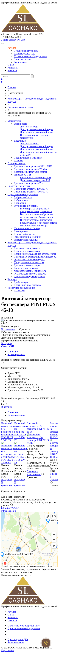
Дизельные (20, 140)
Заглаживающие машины (27, 237)
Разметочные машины (26, 239)
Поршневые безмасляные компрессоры (35, 254)
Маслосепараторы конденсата (30, 270)
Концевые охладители (26, 268)
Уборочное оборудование (21, 287)
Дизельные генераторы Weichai (30, 169)
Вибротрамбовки (23, 197)
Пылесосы (19, 290)
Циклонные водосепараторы (29, 276)
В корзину (6, 343)
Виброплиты (21, 200)
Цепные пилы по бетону (27, 228)
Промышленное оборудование (30, 56)
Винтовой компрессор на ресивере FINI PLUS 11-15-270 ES (20, 432)
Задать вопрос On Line (13, 39)
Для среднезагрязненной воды (36, 129)
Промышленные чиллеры (27, 285)
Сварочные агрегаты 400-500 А (31, 191)
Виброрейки (20, 203)
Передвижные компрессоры (29, 262)
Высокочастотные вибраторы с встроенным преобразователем (36, 215)
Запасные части (22, 59)
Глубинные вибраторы (26, 205)
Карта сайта (7, 650)
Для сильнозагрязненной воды (36, 132)
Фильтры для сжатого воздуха (30, 273)
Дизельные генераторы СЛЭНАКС (33, 166)
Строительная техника (26, 50)
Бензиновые (20, 123)
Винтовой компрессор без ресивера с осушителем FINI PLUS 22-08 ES (7, 432)
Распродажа (20, 62)
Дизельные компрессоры (27, 265)
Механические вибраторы (34, 225)
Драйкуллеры (21, 282)
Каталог (12, 48)
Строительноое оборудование (23, 625)
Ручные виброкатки (24, 234)
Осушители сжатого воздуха (29, 259)
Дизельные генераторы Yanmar (30, 171)
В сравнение (8, 329)
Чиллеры (12, 279)
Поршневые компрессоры (28, 251)
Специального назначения (28, 157)
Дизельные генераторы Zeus (29, 183)
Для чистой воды (29, 126)
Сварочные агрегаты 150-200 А (31, 188)
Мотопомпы (14, 121)
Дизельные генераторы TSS (35, 180)
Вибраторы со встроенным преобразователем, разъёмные (36, 210)
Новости (12, 70)
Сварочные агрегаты (19, 186)
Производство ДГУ (24, 53)
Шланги (18, 160)
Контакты (13, 67)
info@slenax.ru (9, 511)
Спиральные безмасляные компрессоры (35, 256)
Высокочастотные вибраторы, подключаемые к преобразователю (38, 221)
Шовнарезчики (22, 231)
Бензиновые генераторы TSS (35, 177)
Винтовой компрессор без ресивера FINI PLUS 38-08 (38, 427)
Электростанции (16, 163)
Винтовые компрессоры (27, 248)
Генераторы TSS (22, 174)
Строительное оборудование (23, 194)
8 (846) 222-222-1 (10, 508)
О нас (11, 64)
